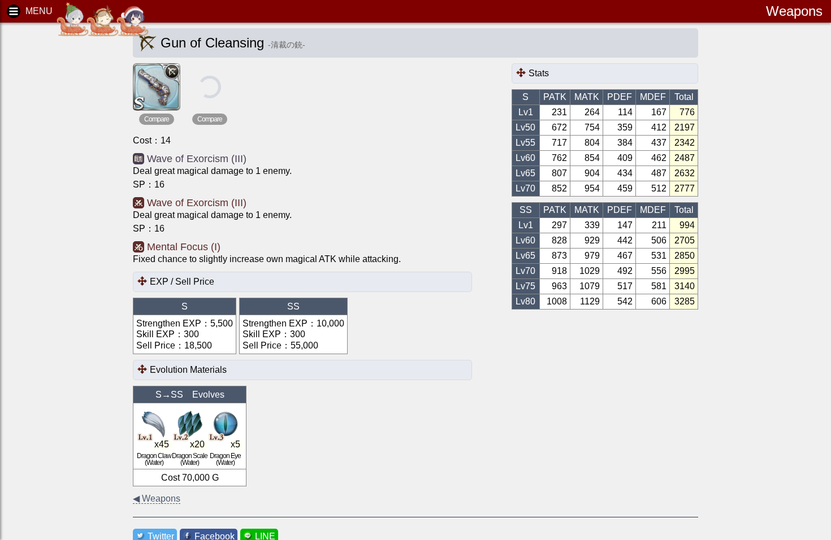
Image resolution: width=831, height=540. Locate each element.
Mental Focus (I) (183, 246)
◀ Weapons (156, 498)
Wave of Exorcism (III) (196, 158)
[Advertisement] (56, 203)
